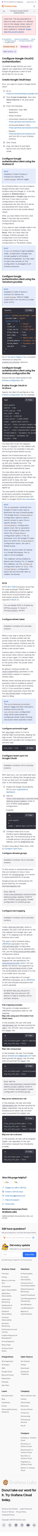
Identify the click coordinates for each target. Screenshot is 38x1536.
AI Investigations (8, 1341)
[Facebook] (4, 1525)
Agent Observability (9, 1290)
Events (4, 1406)
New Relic (5, 1385)
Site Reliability (26, 1304)
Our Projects (25, 1361)
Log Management (27, 1308)
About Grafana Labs (28, 1396)
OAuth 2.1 (15, 600)
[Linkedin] (16, 1525)
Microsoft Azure (8, 1375)
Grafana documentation (21, 39)
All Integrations (7, 1361)
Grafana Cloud (21, 1495)
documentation (29, 499)
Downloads (25, 1368)
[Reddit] (34, 1525)
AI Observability (27, 1274)
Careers (23, 1399)
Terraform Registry (15, 357)
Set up (33, 39)
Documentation (7, 39)
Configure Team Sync (13, 849)
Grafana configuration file (12, 380)
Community (6, 1402)
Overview (5, 1274)
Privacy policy (27, 1260)
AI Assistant (6, 1286)
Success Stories (27, 1409)
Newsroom (25, 1406)
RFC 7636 (12, 587)
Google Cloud (7, 1371)
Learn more (30, 2)
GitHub (23, 1365)
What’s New (6, 1345)
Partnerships (25, 1402)
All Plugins (6, 1365)
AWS (3, 1368)
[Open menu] (34, 6)
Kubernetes (6, 1378)
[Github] (22, 1525)
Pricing (4, 1277)
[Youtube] (28, 1525)
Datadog (5, 1382)
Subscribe (29, 1254)
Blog (3, 1399)
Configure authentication (26, 41)
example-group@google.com (19, 1056)
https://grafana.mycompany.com (22, 122)
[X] (10, 1525)
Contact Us (25, 1413)
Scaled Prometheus (28, 1295)
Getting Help (25, 1416)
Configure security (10, 41)
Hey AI (23, 1426)
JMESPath (6, 944)
